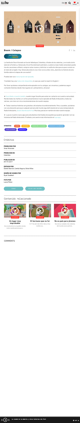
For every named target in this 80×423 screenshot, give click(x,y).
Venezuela (22, 129)
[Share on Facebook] (69, 51)
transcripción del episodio (24, 77)
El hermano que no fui (40, 221)
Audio (17, 126)
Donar (13, 188)
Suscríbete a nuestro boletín (15, 96)
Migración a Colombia (38, 126)
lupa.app (58, 117)
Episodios (26, 126)
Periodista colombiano (56, 126)
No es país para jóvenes (65, 221)
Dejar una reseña (35, 188)
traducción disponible (24, 81)
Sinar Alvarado (10, 129)
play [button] (5, 420)
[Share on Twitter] (71, 51)
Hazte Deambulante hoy (25, 111)
